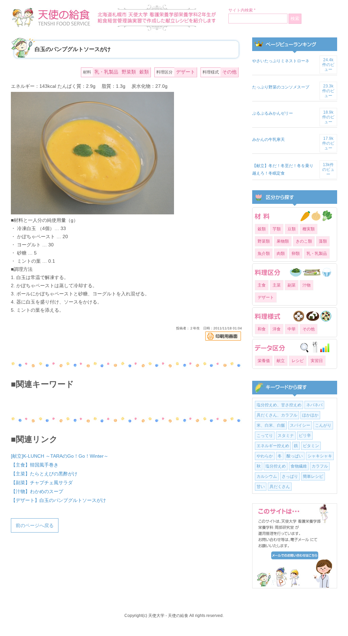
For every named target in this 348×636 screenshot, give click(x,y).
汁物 (306, 285)
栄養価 (264, 360)
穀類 (144, 72)
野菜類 (129, 72)
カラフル (320, 466)
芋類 (277, 229)
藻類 (323, 241)
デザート (185, 72)
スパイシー (300, 425)
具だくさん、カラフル (277, 415)
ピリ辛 (305, 435)
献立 (281, 360)
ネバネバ (314, 405)
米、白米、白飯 (271, 425)
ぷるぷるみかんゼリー (272, 113)
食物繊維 (299, 466)
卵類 (296, 253)
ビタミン (311, 445)
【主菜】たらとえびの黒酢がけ (44, 473)
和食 (262, 329)
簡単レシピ (313, 476)
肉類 (281, 253)
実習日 (317, 360)
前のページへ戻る (35, 525)
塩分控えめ (275, 466)
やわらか (265, 456)
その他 (229, 72)
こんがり (323, 425)
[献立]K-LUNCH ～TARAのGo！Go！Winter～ (59, 456)
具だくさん (279, 486)
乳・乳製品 (106, 72)
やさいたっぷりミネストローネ (280, 61)
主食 (262, 285)
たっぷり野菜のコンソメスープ (280, 87)
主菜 (277, 285)
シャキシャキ (320, 456)
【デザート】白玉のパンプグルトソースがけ (58, 500)
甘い (261, 486)
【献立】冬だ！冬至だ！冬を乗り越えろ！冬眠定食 (282, 169)
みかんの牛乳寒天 (268, 139)
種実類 (308, 229)
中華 (292, 329)
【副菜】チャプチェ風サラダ (42, 482)
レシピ (298, 360)
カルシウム (267, 476)
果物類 (283, 241)
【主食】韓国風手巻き (34, 465)
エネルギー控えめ (273, 445)
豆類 (292, 229)
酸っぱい (294, 456)
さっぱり (290, 476)
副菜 (292, 285)
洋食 (277, 329)
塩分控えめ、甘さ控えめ (279, 405)
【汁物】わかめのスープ (37, 491)
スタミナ (286, 435)
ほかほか (310, 415)
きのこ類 (304, 241)
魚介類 (264, 253)
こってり (265, 435)
